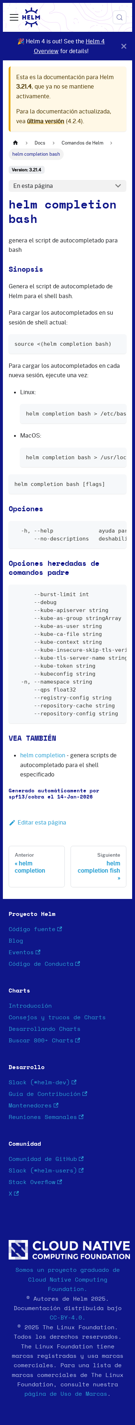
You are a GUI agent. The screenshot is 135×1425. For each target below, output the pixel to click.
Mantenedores (30, 1105)
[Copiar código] (117, 343)
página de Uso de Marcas (65, 1394)
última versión (45, 121)
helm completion (42, 755)
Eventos (21, 952)
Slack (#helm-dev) (39, 1082)
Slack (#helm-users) (43, 1171)
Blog (16, 941)
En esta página (33, 185)
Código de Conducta (41, 964)
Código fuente (32, 929)
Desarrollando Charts (45, 1029)
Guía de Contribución (45, 1094)
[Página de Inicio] (15, 142)
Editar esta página (42, 822)
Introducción (30, 1006)
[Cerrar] (124, 46)
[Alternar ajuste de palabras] (104, 413)
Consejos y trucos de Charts (57, 1017)
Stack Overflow (32, 1182)
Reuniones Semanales (43, 1117)
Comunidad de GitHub (43, 1159)
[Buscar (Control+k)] (119, 17)
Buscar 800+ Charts (41, 1040)
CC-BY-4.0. (68, 1318)
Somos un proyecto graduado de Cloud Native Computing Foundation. (67, 1279)
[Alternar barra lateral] (14, 17)
